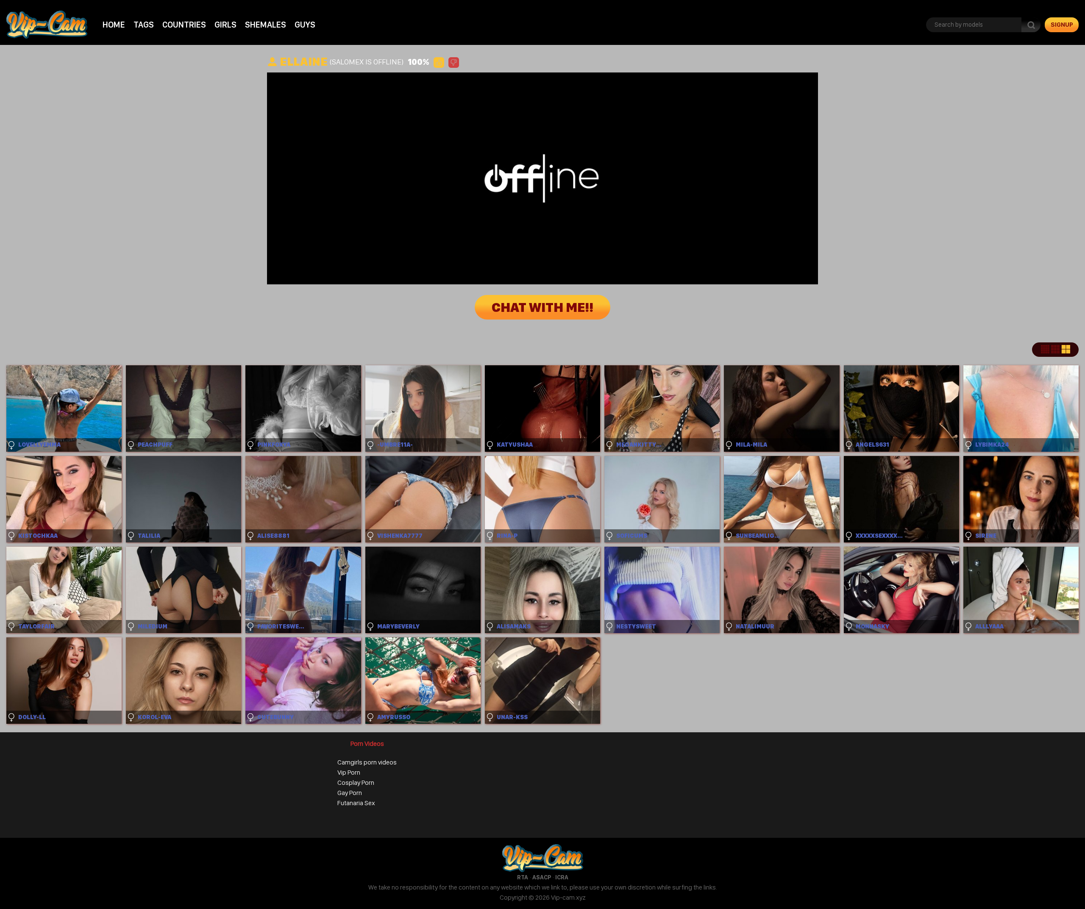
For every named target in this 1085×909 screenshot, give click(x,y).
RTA (522, 877)
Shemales (265, 24)
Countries (184, 24)
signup (1062, 24)
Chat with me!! (542, 307)
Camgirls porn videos (367, 762)
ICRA (561, 877)
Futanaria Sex (356, 803)
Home (114, 24)
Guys (305, 24)
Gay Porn (349, 793)
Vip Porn (348, 772)
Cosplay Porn (355, 782)
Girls (225, 24)
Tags (144, 24)
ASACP (541, 877)
